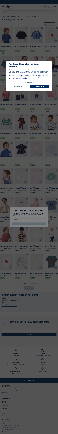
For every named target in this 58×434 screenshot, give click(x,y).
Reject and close (18, 86)
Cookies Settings (29, 82)
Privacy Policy (23, 78)
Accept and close (39, 86)
